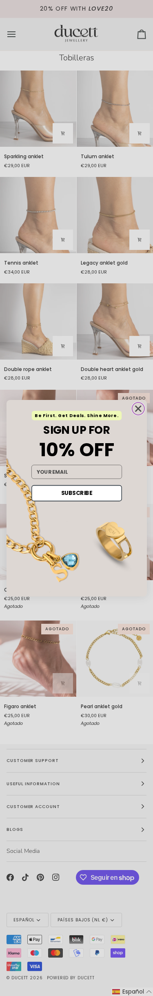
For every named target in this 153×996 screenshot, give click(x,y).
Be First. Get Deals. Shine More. (76, 415)
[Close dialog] (138, 408)
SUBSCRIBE (76, 493)
